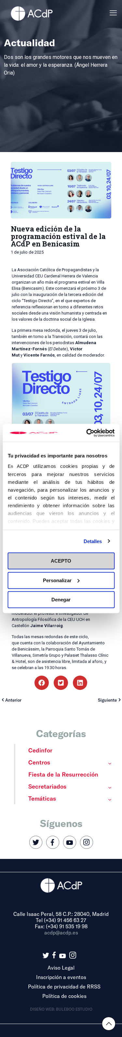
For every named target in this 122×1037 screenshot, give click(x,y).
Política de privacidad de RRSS (64, 986)
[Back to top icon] (108, 1023)
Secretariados (47, 786)
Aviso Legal (61, 967)
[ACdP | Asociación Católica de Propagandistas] (31, 13)
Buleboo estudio (74, 1009)
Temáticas (42, 798)
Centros (39, 762)
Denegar (61, 599)
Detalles (93, 541)
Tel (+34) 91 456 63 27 (61, 920)
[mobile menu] (113, 13)
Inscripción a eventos (61, 977)
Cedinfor (40, 750)
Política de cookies (64, 996)
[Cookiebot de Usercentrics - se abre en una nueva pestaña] (87, 432)
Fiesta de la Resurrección (63, 774)
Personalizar (57, 580)
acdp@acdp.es (61, 932)
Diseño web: (43, 1009)
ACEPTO (61, 561)
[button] (41, 683)
